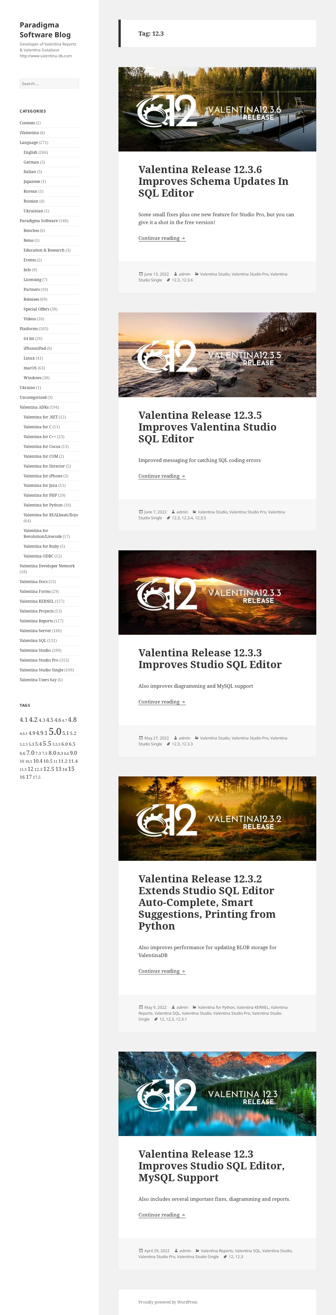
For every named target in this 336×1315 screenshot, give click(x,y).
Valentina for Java (40, 485)
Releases (31, 299)
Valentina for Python (43, 505)
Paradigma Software (39, 220)
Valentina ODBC (38, 556)
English (30, 152)
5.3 (31, 744)
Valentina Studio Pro (39, 660)
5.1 (65, 733)
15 (71, 769)
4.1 (24, 719)
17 (29, 776)
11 (55, 761)
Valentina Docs (34, 581)
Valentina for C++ (40, 436)
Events (30, 260)
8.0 (52, 752)
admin (184, 274)
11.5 (23, 769)
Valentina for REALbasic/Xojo (51, 515)
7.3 (38, 753)
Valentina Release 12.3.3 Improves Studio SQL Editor (210, 658)
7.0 (30, 752)
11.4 (73, 761)
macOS (30, 368)
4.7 (64, 720)
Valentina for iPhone (43, 476)
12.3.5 (200, 518)
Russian (31, 201)
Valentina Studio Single (41, 670)
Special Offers (36, 309)
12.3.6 (187, 280)
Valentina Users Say (38, 680)
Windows (32, 378)
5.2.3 (24, 744)
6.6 (22, 753)
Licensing (32, 279)
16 (22, 777)
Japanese (32, 181)
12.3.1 (181, 1019)
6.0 (64, 744)
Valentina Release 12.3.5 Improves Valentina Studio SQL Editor (207, 426)
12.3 (38, 769)
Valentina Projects (36, 611)
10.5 (47, 761)
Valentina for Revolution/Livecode (43, 533)
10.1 (28, 761)
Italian (30, 171)
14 (64, 769)
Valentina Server (35, 630)
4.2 (33, 719)
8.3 (60, 753)
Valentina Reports (36, 621)
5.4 (38, 743)
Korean (30, 191)
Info (27, 270)
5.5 (47, 743)
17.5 (37, 777)
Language (29, 142)
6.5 (72, 744)
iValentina (29, 132)
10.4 (37, 760)
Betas (28, 240)
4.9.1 (42, 733)
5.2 (73, 733)
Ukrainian (33, 211)
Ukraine (27, 387)
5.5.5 (56, 744)
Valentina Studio (35, 650)
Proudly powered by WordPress (167, 1302)
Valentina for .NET (41, 417)
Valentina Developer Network (47, 566)
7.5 (45, 753)
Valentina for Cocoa (42, 446)
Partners (32, 289)
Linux (29, 358)
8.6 (66, 753)
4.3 (42, 720)
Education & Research (44, 250)
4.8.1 (24, 733)
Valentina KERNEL (37, 601)
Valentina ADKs (34, 407)
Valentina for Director (44, 466)
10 (22, 761)
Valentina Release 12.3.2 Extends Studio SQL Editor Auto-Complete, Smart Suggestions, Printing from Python (207, 902)
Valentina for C (38, 427)
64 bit (29, 338)
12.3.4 (187, 518)
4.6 (57, 720)
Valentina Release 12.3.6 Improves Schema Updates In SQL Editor (213, 181)
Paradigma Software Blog (45, 29)
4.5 (49, 719)
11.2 (63, 761)
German (31, 162)
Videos (30, 319)
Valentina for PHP (40, 495)
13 (58, 769)
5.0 (55, 731)
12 (30, 769)
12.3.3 (187, 744)
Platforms (29, 328)
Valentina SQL (33, 640)
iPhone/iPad (35, 348)
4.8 (72, 719)
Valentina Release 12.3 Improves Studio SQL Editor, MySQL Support (211, 1165)
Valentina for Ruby (41, 546)
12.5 (48, 769)
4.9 (32, 733)
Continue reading (162, 238)
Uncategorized (33, 397)
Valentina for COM (41, 456)
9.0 (73, 752)
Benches (31, 230)
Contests (27, 123)
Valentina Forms (35, 591)
